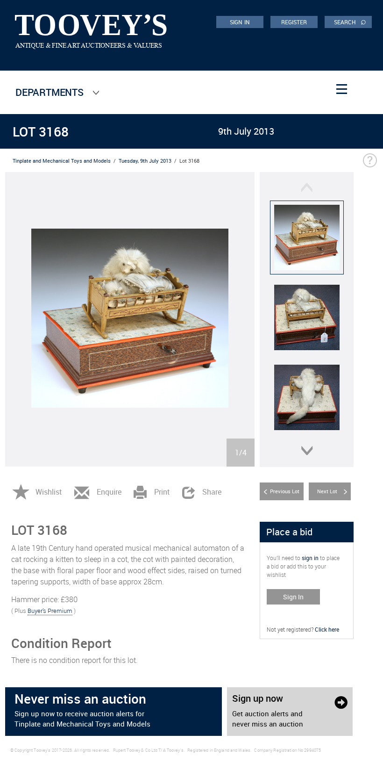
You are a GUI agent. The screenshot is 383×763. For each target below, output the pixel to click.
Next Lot (327, 491)
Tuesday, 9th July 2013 (145, 160)
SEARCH (350, 21)
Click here (327, 629)
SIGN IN (240, 22)
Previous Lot (284, 491)
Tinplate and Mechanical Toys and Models (62, 160)
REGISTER (294, 22)
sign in (310, 557)
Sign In (293, 596)
